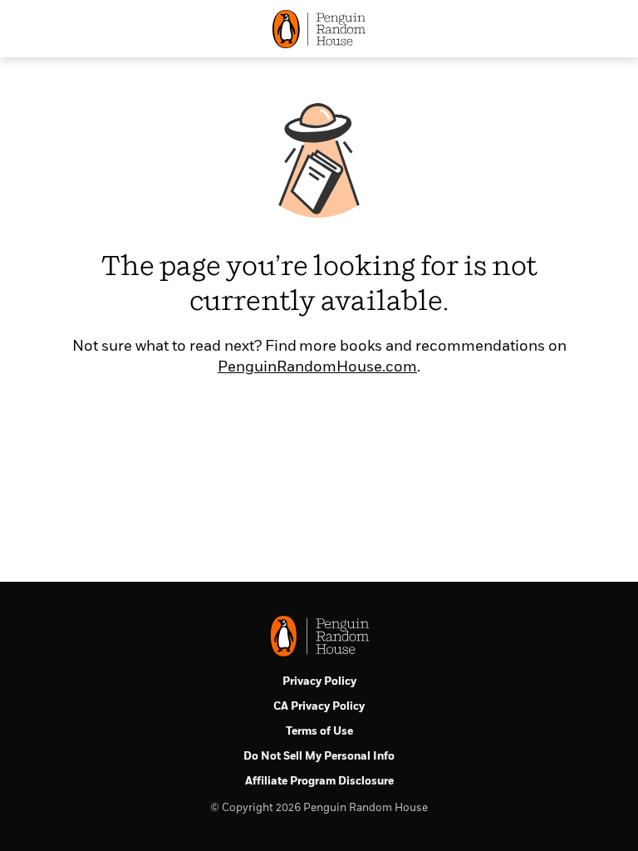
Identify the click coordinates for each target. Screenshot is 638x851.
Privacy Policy (319, 681)
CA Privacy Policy (319, 706)
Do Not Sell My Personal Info (319, 756)
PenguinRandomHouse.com (317, 367)
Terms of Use (319, 731)
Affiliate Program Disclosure (319, 781)
